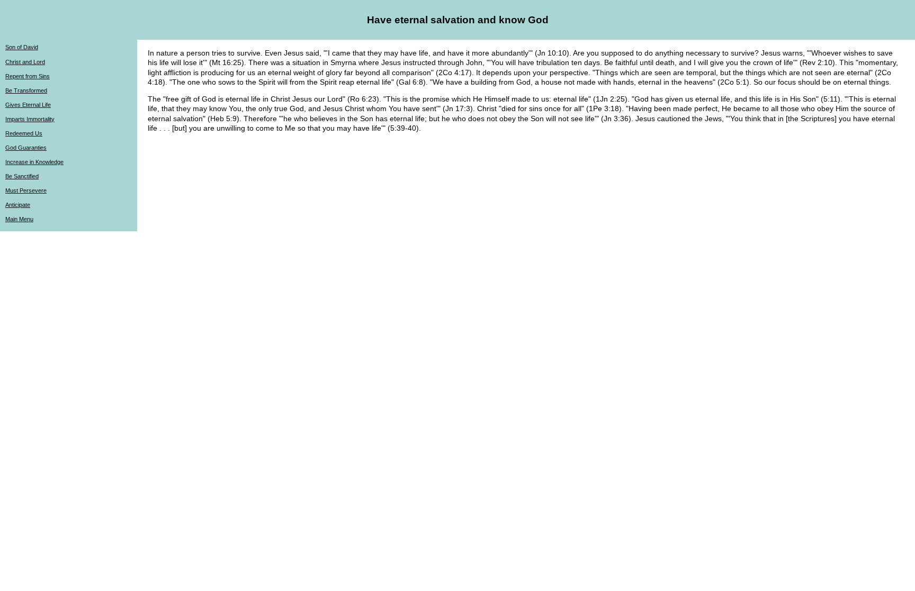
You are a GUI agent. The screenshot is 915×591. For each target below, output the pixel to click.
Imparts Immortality (30, 119)
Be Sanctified (22, 176)
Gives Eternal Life (28, 105)
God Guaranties (26, 147)
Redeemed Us (23, 133)
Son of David (21, 47)
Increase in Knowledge (34, 162)
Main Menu (19, 219)
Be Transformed (26, 90)
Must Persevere (26, 190)
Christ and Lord (25, 62)
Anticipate (17, 205)
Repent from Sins (27, 76)
